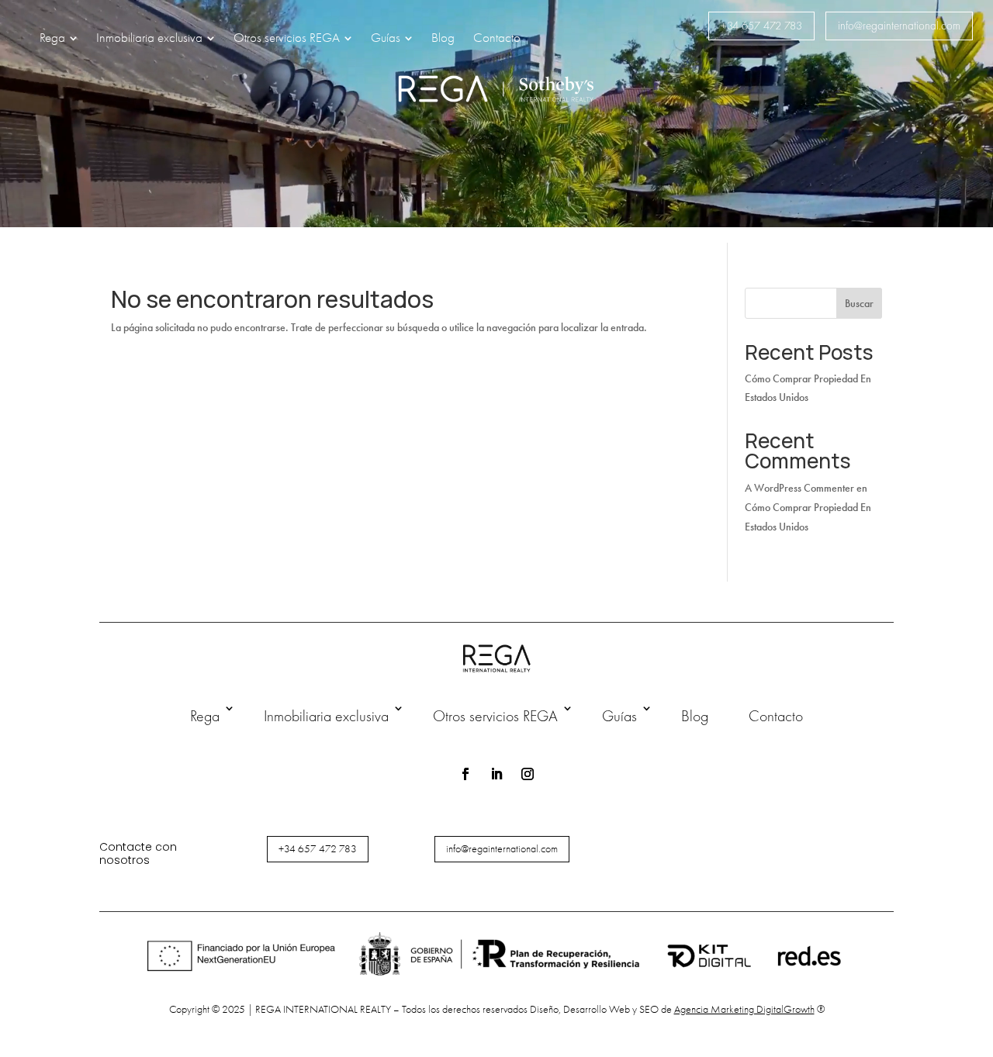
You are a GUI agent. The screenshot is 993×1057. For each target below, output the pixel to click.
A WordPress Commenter (799, 488)
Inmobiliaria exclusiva (326, 716)
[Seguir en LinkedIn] (496, 774)
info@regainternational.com (899, 25)
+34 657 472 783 (761, 25)
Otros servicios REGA (495, 716)
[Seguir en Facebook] (465, 774)
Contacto (776, 716)
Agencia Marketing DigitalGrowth (744, 1009)
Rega (205, 716)
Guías (619, 716)
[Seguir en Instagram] (527, 774)
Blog (694, 716)
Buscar (859, 303)
